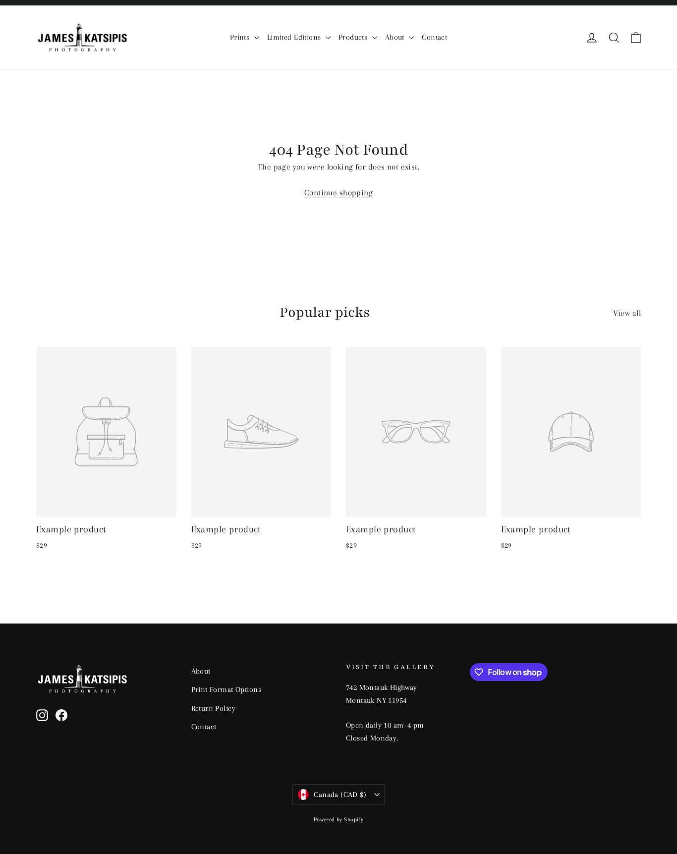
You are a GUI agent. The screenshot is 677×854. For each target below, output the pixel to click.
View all (627, 313)
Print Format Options (226, 689)
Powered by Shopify (339, 819)
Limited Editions (295, 37)
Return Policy (213, 708)
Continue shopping (338, 192)
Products (354, 37)
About (396, 37)
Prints (241, 37)
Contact (434, 37)
